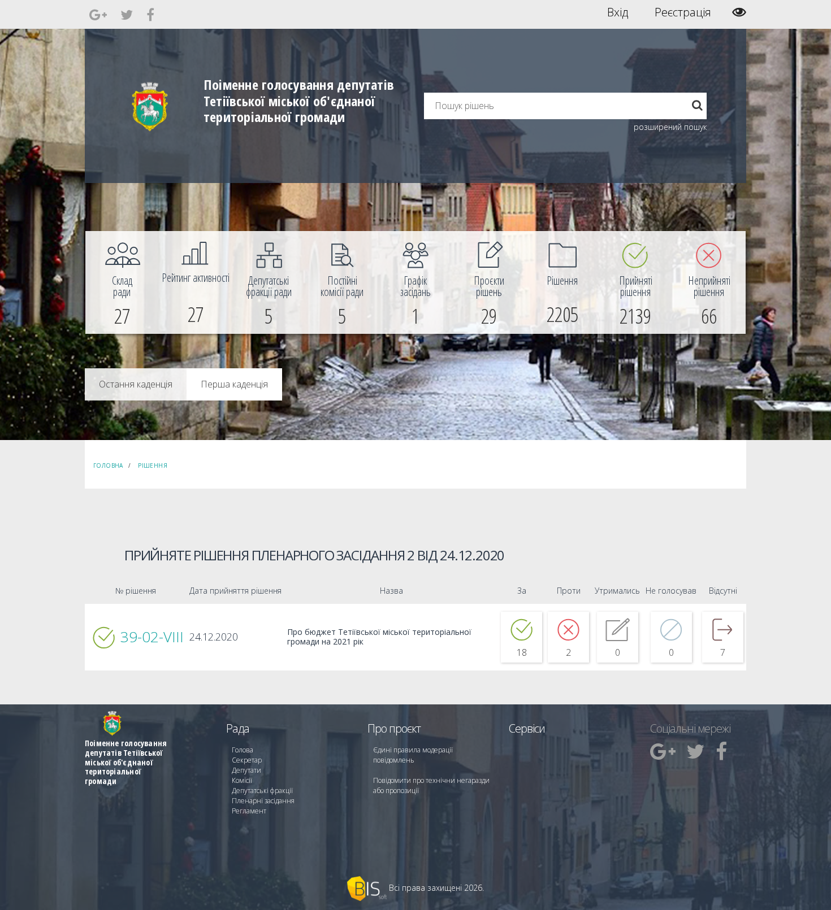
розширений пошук (670, 126)
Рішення (152, 465)
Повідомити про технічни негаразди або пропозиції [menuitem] (431, 785)
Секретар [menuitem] (247, 760)
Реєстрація (683, 12)
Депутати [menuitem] (246, 770)
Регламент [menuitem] (249, 811)
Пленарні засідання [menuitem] (263, 800)
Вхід (617, 12)
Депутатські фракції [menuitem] (262, 790)
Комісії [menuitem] (242, 780)
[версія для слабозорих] (739, 12)
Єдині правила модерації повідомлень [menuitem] (413, 755)
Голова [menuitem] (242, 750)
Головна (108, 465)
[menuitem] (122, 282)
